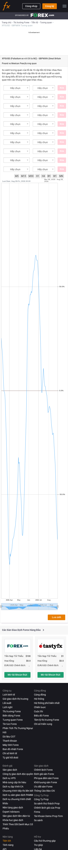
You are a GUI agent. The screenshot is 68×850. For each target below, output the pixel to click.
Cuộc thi (38, 711)
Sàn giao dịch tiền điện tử (16, 816)
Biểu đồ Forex (41, 715)
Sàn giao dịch (10, 769)
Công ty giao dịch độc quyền (18, 774)
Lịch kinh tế (9, 694)
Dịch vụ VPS (9, 778)
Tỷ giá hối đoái (10, 757)
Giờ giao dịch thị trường (15, 698)
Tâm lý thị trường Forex (46, 719)
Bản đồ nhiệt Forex (13, 749)
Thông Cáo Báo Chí (44, 790)
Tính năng (8, 845)
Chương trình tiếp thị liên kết (18, 790)
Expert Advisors (11, 811)
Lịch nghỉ (7, 707)
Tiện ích (7, 840)
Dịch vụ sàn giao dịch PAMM (18, 795)
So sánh (38, 820)
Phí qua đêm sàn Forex (46, 778)
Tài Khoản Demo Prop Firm (48, 816)
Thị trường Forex (12, 711)
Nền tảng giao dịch (13, 807)
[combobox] (16, 88)
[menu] (64, 6)
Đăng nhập (31, 6)
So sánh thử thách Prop (47, 803)
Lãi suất (7, 703)
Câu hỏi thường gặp (45, 840)
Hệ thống (39, 698)
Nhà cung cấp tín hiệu (14, 782)
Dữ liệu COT (9, 736)
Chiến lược (40, 707)
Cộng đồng (40, 694)
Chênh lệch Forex (43, 769)
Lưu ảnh (56, 617)
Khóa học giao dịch (13, 820)
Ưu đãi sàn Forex (43, 786)
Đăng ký (49, 6)
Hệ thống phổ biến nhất (47, 703)
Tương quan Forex (13, 719)
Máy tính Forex (11, 745)
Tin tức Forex (10, 724)
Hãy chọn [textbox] (15, 88)
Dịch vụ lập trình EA (13, 786)
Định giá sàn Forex (44, 774)
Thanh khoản (10, 740)
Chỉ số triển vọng (43, 724)
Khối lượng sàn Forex (45, 782)
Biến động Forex (11, 715)
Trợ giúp (38, 845)
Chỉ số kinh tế (10, 753)
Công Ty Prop (41, 799)
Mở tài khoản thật (17, 674)
